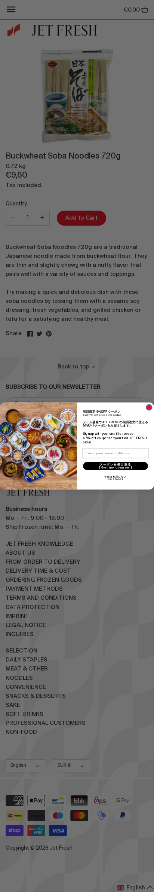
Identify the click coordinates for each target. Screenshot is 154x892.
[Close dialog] (149, 407)
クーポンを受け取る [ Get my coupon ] (123, 465)
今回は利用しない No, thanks (126, 477)
